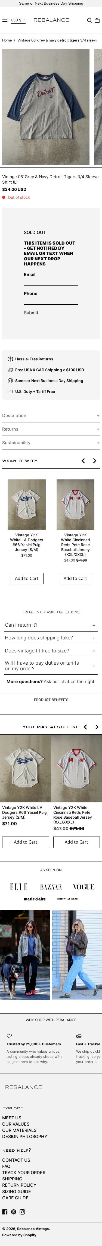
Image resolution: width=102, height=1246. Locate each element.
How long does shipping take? (39, 637)
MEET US (11, 1117)
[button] (89, 20)
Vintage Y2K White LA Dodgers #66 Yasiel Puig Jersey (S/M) (26, 542)
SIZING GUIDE (16, 1191)
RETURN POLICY (19, 1185)
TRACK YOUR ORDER (23, 1172)
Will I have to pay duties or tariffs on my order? (42, 666)
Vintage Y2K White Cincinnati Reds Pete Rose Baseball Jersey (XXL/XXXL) (75, 545)
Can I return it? (21, 625)
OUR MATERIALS (19, 1130)
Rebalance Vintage (33, 1229)
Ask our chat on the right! (69, 681)
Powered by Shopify (19, 1235)
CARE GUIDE (15, 1197)
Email (29, 274)
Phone (31, 293)
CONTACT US (16, 1160)
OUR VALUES (15, 1124)
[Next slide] (94, 460)
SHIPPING (12, 1178)
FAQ (6, 1166)
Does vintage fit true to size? (37, 651)
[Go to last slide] (83, 460)
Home (7, 40)
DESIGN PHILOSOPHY (24, 1136)
